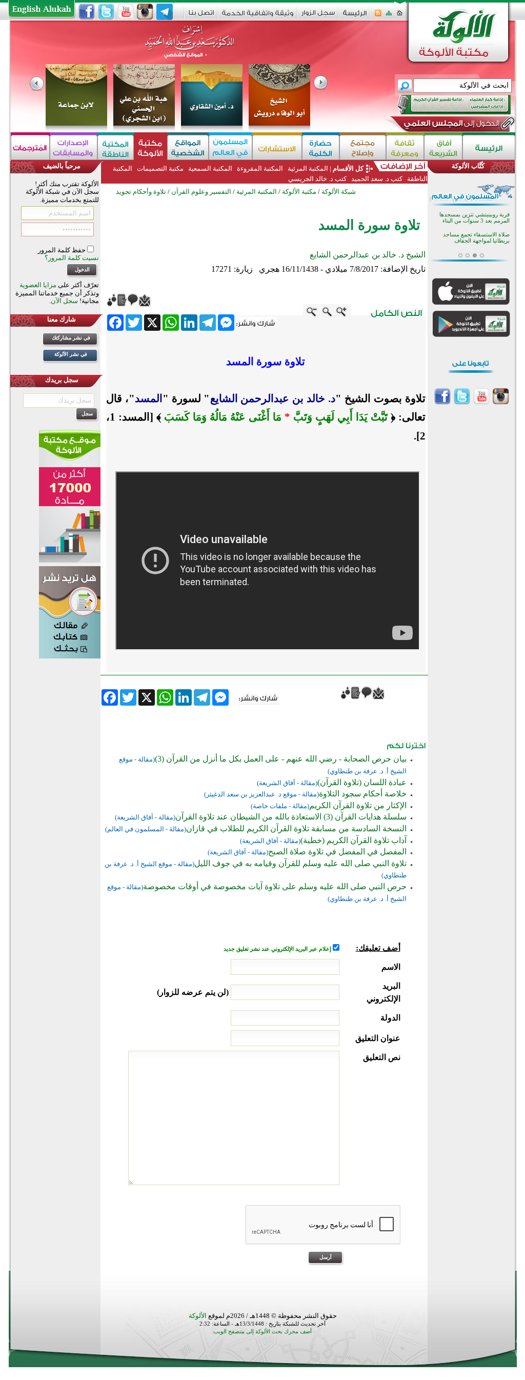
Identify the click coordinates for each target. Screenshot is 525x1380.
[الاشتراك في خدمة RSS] (378, 16)
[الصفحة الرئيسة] (399, 16)
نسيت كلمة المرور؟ (72, 258)
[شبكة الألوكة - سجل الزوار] (318, 16)
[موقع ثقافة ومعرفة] (405, 147)
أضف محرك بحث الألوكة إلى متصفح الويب (262, 1331)
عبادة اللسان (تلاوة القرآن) (362, 782)
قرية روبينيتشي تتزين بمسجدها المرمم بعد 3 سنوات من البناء (474, 218)
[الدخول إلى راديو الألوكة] (445, 104)
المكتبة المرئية (307, 168)
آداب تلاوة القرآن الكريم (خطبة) (353, 840)
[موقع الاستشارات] (277, 147)
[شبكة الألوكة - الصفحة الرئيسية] (355, 17)
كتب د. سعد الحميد (377, 179)
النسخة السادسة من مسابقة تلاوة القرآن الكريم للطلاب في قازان (296, 828)
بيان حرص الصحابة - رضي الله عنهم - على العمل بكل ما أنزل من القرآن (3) (281, 758)
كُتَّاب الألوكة (468, 166)
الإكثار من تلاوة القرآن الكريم (358, 805)
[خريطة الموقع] (388, 16)
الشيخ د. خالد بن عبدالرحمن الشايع (368, 254)
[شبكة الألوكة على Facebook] (86, 12)
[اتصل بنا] (201, 16)
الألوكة (198, 1315)
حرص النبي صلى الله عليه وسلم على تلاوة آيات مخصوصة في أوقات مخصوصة (275, 886)
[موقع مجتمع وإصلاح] (362, 147)
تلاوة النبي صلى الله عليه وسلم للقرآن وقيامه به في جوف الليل (300, 863)
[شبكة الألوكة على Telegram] (164, 12)
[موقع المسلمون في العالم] (230, 147)
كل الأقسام (348, 168)
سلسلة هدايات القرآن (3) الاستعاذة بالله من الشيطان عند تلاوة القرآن (291, 816)
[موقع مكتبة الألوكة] (150, 147)
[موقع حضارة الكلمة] (320, 147)
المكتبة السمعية (210, 168)
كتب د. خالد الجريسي (317, 179)
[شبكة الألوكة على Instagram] (145, 12)
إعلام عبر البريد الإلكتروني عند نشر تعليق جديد (278, 949)
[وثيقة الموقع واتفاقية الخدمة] (257, 17)
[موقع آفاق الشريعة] (443, 147)
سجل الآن (64, 301)
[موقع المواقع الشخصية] (188, 147)
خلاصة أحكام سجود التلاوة (363, 793)
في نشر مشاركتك (71, 338)
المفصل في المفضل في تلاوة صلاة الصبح (337, 851)
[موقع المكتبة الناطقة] (115, 147)
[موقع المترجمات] (30, 147)
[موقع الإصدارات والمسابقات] (73, 147)
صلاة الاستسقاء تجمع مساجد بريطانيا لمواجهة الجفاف (476, 238)
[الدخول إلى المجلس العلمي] (450, 125)
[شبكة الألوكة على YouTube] (125, 12)
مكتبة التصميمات (160, 168)
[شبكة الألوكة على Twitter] (106, 12)
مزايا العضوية (37, 285)
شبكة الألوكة (338, 191)
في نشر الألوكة (70, 354)
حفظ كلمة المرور (62, 250)
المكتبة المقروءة (260, 168)
